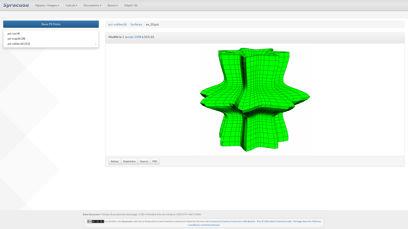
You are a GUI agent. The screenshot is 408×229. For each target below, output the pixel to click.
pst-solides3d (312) (19, 43)
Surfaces (136, 24)
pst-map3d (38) (16, 38)
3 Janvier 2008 (131, 37)
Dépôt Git (131, 5)
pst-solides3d (117, 24)
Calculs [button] (70, 5)
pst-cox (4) (14, 33)
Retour (115, 161)
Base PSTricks (51, 24)
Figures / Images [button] (46, 5)
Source (144, 161)
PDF (155, 161)
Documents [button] (91, 5)
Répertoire (129, 161)
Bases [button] (112, 5)
